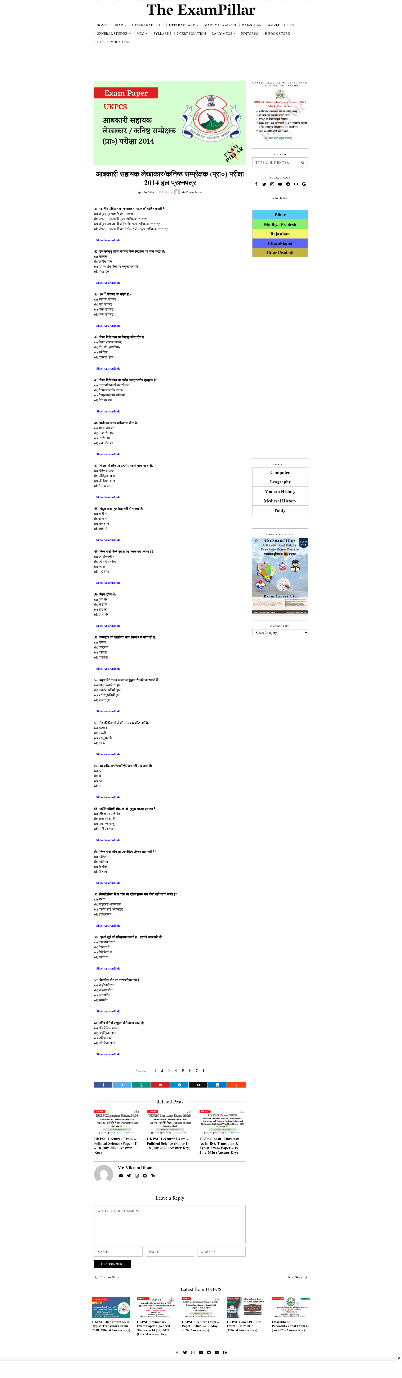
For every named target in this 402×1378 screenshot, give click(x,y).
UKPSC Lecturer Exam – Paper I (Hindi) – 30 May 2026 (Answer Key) (200, 1326)
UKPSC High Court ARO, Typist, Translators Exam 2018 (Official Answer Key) (111, 1326)
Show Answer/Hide (108, 240)
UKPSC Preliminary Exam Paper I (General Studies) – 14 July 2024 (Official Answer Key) (153, 1328)
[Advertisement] (201, 67)
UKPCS (162, 192)
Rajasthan (280, 233)
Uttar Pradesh (280, 252)
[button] (303, 162)
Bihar (280, 214)
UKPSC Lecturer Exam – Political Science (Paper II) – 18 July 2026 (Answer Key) (115, 1146)
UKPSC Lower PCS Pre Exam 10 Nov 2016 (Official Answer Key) (244, 1326)
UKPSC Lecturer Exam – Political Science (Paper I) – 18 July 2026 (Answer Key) (169, 1143)
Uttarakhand (280, 243)
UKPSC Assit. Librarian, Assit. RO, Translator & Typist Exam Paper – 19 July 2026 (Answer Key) (220, 1146)
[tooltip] (103, 1085)
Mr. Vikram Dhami (192, 192)
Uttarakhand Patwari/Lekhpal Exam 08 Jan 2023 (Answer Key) (290, 1326)
